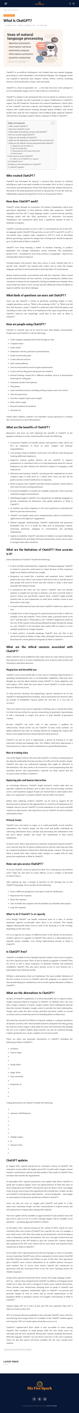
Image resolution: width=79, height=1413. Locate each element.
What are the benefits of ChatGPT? (23, 137)
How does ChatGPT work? (19, 129)
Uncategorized (9, 15)
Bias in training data (20, 148)
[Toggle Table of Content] (51, 123)
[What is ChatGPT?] (33, 66)
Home (5, 10)
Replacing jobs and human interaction (26, 151)
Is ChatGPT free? (16, 161)
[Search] (73, 3)
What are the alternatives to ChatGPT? (25, 164)
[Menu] (6, 3)
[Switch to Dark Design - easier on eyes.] (70, 4)
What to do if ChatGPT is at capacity (26, 159)
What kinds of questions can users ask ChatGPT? (28, 132)
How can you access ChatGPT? (21, 156)
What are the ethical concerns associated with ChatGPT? (31, 143)
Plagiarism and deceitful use (23, 146)
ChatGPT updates (17, 167)
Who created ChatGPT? (18, 126)
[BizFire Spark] (39, 3)
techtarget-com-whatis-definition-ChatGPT (18, 1349)
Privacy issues (18, 153)
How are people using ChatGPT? (22, 134)
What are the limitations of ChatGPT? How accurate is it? (31, 140)
